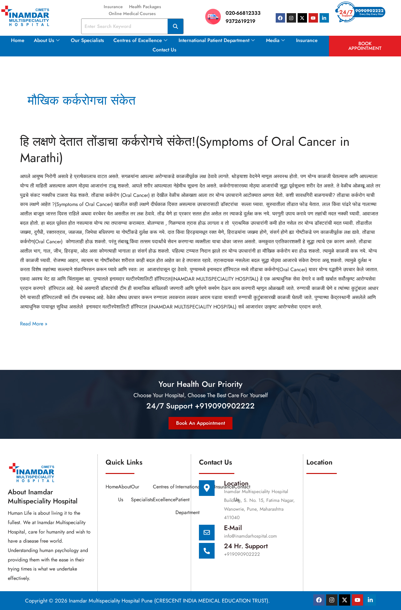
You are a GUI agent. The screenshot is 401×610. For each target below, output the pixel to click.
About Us (44, 40)
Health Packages (145, 6)
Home (17, 40)
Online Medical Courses (132, 13)
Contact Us (164, 49)
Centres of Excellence (137, 40)
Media (272, 40)
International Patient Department (214, 40)
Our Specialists (87, 40)
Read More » (33, 323)
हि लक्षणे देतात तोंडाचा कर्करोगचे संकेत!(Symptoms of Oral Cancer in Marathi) (185, 149)
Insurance (113, 6)
